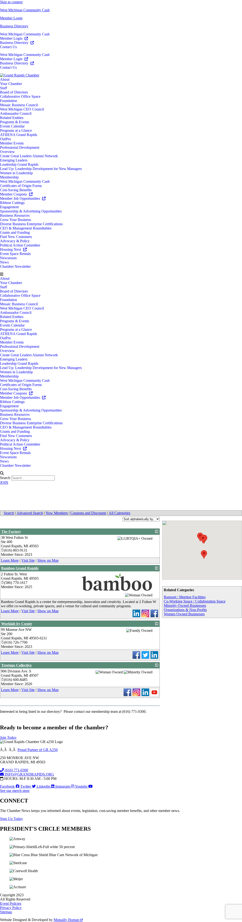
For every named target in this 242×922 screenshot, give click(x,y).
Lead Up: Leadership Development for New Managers (41, 169)
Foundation (8, 101)
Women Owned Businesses (184, 614)
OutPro (5, 139)
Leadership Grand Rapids (19, 164)
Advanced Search (30, 513)
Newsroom (8, 258)
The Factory (11, 532)
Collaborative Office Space (20, 96)
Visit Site (28, 560)
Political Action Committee (20, 245)
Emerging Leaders (13, 160)
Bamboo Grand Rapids (20, 568)
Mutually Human (67, 920)
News (4, 262)
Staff (3, 88)
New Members (57, 513)
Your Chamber (11, 84)
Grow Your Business (15, 220)
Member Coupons (14, 194)
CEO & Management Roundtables (26, 228)
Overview (7, 152)
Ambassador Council (15, 113)
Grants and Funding (15, 232)
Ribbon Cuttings (12, 203)
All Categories (119, 513)
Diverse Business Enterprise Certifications (31, 224)
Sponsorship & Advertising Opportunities (31, 211)
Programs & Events (14, 122)
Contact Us (8, 47)
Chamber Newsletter (15, 266)
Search (5, 478)
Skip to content (11, 2)
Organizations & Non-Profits (185, 610)
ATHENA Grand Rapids (18, 135)
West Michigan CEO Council (22, 109)
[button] (121, 274)
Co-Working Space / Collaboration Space (194, 601)
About (4, 79)
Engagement (9, 207)
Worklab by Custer (16, 624)
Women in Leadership (16, 173)
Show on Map (48, 560)
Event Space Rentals (15, 254)
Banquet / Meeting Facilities (185, 597)
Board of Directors (14, 92)
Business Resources (15, 215)
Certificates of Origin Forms (21, 186)
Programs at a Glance (16, 130)
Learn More (10, 560)
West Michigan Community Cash (25, 10)
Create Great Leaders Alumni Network (29, 156)
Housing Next (11, 249)
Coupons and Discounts (88, 513)
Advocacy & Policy (15, 241)
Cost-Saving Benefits (16, 190)
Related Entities (11, 118)
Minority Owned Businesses (185, 605)
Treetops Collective (16, 665)
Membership (9, 177)
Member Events (12, 143)
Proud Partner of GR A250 (37, 750)
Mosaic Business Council (19, 105)
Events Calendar (12, 126)
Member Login (11, 18)
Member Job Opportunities (20, 198)
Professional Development (19, 147)
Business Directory (14, 26)
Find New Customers (16, 237)
